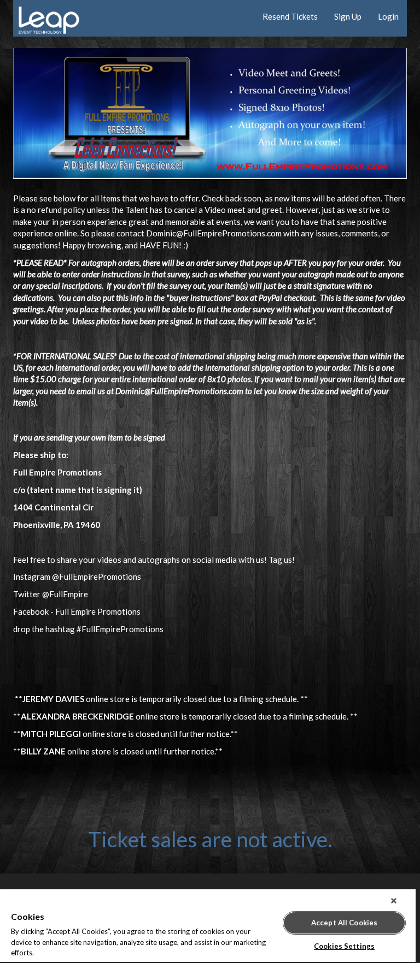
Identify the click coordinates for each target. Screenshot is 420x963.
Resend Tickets (290, 16)
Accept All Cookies (344, 922)
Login (388, 16)
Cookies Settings (344, 946)
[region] (208, 926)
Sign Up (347, 16)
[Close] (393, 900)
